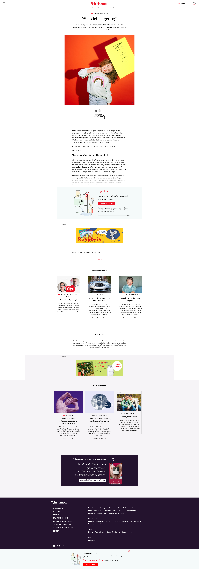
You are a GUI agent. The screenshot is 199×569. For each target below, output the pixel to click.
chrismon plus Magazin (63, 528)
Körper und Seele (109, 511)
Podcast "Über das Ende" (99, 415)
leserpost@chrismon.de (94, 345)
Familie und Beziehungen (97, 508)
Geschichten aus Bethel (129, 413)
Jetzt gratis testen (90, 564)
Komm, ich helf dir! (129, 416)
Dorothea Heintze (68, 317)
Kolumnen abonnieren (62, 521)
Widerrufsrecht (135, 521)
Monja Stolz (66, 438)
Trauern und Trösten (116, 513)
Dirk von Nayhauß (127, 317)
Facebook (93, 347)
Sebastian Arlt (100, 114)
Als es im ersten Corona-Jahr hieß (83, 160)
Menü (4, 5)
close (129, 551)
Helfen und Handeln (130, 508)
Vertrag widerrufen (95, 524)
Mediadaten (116, 532)
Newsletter (58, 508)
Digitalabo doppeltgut (62, 525)
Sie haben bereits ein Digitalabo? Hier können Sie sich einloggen (114, 215)
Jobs (130, 532)
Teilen (99, 124)
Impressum (92, 521)
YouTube (54, 546)
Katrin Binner (101, 115)
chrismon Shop (105, 532)
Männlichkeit (69, 415)
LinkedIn (103, 347)
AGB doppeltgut (122, 521)
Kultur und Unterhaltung (127, 511)
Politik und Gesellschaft (97, 513)
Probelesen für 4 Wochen (106, 203)
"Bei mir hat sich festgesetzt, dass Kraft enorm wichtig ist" (68, 421)
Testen (181, 3)
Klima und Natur (94, 511)
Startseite (88, 7)
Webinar (56, 515)
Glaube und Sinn (115, 508)
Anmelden (194, 3)
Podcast (56, 511)
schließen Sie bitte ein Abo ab (109, 343)
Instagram (122, 345)
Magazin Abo (93, 532)
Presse (124, 532)
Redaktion (92, 540)
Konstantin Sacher (98, 438)
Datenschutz (103, 521)
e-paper (56, 531)
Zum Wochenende (60, 518)
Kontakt (112, 521)
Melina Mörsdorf (101, 116)
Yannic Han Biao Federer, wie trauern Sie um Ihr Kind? (99, 421)
